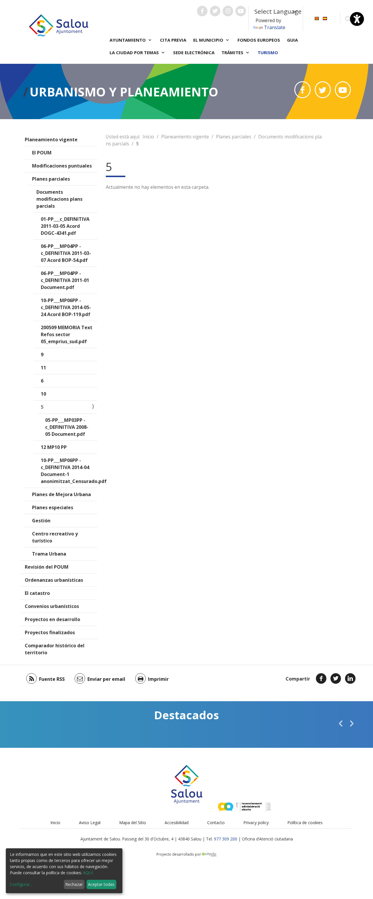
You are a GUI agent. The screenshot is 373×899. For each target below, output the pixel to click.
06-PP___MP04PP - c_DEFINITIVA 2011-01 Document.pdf (65, 280)
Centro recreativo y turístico (55, 537)
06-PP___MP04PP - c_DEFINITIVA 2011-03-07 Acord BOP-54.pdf (66, 253)
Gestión (41, 520)
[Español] (325, 18)
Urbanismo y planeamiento (123, 91)
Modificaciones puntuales (62, 166)
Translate (274, 27)
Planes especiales (52, 507)
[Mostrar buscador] (347, 18)
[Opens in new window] (302, 89)
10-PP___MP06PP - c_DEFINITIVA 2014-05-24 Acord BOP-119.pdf (66, 307)
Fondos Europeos (258, 40)
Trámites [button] (232, 52)
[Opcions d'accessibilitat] (357, 19)
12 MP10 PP (54, 447)
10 (43, 394)
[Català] (317, 18)
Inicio (148, 136)
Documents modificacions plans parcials (59, 199)
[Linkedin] (350, 678)
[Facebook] (321, 678)
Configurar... (21, 884)
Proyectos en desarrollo (52, 619)
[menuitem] (316, 18)
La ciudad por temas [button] (135, 52)
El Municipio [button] (208, 40)
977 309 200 (225, 839)
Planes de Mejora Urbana (61, 494)
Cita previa (173, 40)
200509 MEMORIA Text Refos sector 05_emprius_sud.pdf (66, 334)
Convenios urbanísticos (52, 606)
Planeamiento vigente (51, 139)
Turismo (268, 52)
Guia (292, 40)
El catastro (37, 593)
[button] (340, 723)
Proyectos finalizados (50, 632)
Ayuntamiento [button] (128, 40)
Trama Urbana (49, 554)
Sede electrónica (193, 52)
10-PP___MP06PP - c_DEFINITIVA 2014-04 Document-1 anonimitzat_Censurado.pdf (69, 470)
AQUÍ (88, 872)
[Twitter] (335, 678)
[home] (58, 25)
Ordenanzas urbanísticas (54, 580)
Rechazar (74, 884)
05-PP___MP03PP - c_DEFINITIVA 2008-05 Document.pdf (66, 427)
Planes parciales (51, 179)
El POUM (42, 152)
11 (43, 367)
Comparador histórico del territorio (55, 649)
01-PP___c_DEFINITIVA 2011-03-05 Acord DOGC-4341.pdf (65, 226)
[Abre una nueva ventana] (202, 11)
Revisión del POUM (46, 567)
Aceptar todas (101, 884)
